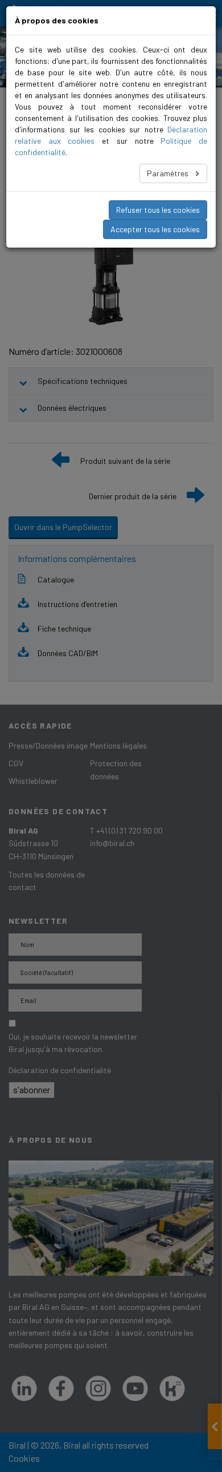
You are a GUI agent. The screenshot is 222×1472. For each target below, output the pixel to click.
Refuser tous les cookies (158, 210)
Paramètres (168, 173)
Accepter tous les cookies (155, 229)
